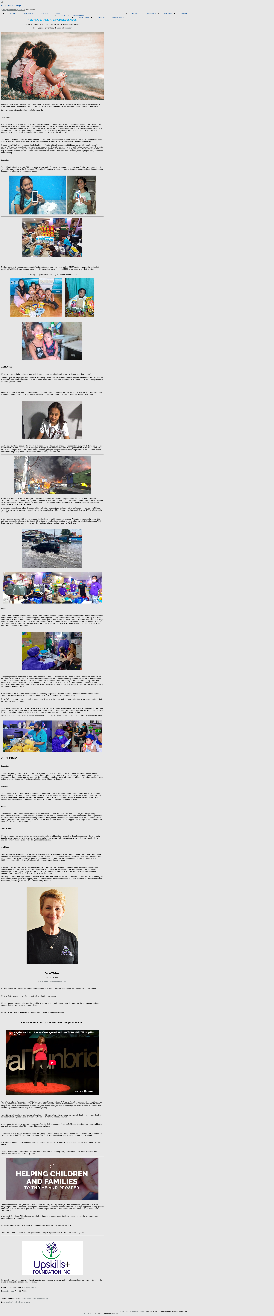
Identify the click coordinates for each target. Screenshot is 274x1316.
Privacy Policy (125, 1311)
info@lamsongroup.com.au (13, 10)
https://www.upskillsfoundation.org (35, 1298)
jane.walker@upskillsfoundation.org (53, 981)
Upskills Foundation (64, 28)
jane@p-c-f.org (8, 1291)
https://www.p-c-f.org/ (30, 1287)
